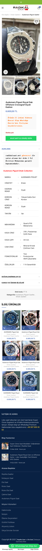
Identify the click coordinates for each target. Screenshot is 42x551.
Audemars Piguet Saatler (30, 15)
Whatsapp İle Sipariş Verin (21, 138)
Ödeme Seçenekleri (9, 518)
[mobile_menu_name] (3, 8)
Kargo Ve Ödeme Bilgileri (13, 283)
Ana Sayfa (5, 15)
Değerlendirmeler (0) (11, 277)
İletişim (4, 514)
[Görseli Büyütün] (5, 72)
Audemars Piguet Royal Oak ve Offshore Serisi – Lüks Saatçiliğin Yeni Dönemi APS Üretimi (25, 457)
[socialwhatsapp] (21, 2)
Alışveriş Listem (8, 526)
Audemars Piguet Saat (10, 498)
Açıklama (6, 149)
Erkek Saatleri (15, 15)
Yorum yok (22, 449)
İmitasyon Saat (7, 478)
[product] (11, 320)
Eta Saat (5, 482)
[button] (24, 546)
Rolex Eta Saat (7, 490)
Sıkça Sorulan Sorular (10, 530)
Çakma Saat (6, 494)
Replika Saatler (8, 474)
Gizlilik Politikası (8, 522)
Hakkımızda (6, 510)
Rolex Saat (6, 486)
